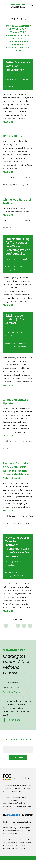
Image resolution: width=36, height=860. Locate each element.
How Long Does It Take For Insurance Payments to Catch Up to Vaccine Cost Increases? (17, 547)
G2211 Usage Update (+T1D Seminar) (14, 319)
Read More (8, 122)
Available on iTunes (11, 692)
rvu (22, 32)
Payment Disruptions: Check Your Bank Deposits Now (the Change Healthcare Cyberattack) (17, 470)
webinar (17, 44)
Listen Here (13, 720)
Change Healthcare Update (16, 401)
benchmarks (12, 35)
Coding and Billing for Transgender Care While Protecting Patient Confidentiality (17, 246)
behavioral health (16, 47)
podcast (18, 51)
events (25, 35)
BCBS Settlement (14, 136)
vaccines (17, 38)
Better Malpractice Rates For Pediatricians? (17, 66)
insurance (13, 29)
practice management (16, 26)
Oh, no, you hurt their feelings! (17, 201)
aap (24, 29)
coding (14, 32)
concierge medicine (17, 41)
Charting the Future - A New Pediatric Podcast (16, 664)
